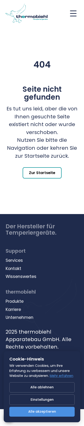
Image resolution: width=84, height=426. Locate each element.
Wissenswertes (21, 276)
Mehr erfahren (61, 375)
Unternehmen (19, 317)
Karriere (13, 309)
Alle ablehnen (42, 387)
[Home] (27, 13)
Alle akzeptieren (42, 411)
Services (14, 260)
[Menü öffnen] (73, 13)
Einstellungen (42, 399)
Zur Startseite (42, 172)
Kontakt (13, 268)
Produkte (15, 301)
